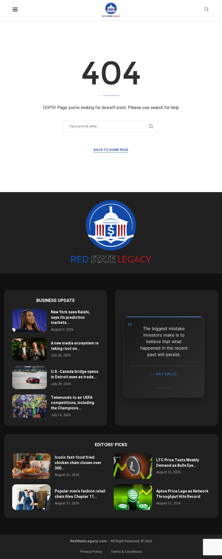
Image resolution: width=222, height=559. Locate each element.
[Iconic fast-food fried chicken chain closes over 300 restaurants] (31, 466)
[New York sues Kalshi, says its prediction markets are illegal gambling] (29, 320)
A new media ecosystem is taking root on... (75, 345)
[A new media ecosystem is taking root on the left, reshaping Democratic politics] (29, 349)
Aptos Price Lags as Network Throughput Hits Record (182, 493)
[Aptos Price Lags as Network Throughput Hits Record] (133, 497)
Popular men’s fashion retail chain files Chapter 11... (80, 493)
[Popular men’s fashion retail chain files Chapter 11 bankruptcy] (31, 497)
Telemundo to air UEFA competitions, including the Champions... (72, 403)
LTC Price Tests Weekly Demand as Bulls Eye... (177, 462)
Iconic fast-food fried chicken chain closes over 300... (78, 463)
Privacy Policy (91, 551)
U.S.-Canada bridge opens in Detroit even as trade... (74, 374)
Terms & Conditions (126, 551)
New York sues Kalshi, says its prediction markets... (70, 317)
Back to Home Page (111, 149)
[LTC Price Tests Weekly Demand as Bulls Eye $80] (133, 466)
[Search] (206, 10)
